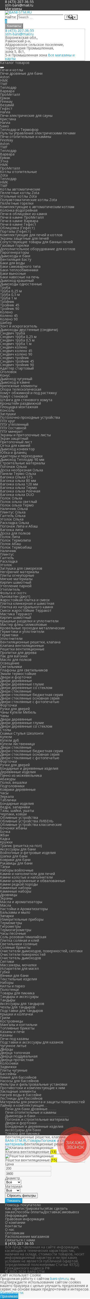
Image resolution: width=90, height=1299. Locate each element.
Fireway (6, 101)
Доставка (51, 1211)
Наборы (7, 982)
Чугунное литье (13, 1045)
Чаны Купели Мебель (18, 712)
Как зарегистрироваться (26, 1208)
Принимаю (9, 1296)
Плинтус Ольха (13, 512)
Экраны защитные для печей (24, 238)
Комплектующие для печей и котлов (31, 234)
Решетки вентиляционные (22, 649)
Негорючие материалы (19, 571)
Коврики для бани (15, 859)
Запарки (7, 915)
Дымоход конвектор (17, 449)
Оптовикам (14, 1233)
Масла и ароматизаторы (21, 901)
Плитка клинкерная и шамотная (27, 603)
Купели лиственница (17, 743)
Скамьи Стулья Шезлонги (22, 733)
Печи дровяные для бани (21, 73)
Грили (5, 1017)
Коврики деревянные (18, 789)
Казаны (6, 1035)
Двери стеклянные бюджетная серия (31, 694)
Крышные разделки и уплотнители (29, 621)
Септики (7, 961)
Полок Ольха (11, 498)
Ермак (5, 98)
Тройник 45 (9, 305)
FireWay (6, 140)
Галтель (7, 557)
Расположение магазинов (27, 1236)
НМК (4, 80)
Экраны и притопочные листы (25, 434)
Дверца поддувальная (19, 1056)
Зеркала (7, 796)
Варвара (7, 91)
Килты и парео (12, 986)
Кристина (8, 119)
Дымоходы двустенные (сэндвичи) (29, 329)
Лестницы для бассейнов (21, 1098)
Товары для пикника (17, 993)
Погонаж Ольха (13, 466)
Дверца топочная (15, 1052)
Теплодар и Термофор (19, 129)
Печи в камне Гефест (18, 224)
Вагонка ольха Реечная (20, 491)
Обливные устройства (19, 817)
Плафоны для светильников (24, 670)
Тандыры (7, 1000)
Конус (5, 375)
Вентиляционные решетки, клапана (30, 642)
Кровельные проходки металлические (32, 628)
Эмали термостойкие (18, 673)
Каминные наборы (15, 887)
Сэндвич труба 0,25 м (18, 336)
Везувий (7, 105)
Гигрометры (10, 926)
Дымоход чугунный (16, 378)
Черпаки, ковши (13, 814)
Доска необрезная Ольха (21, 470)
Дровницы (8, 894)
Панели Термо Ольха (18, 473)
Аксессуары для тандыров (22, 1003)
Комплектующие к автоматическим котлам (37, 206)
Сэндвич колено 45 (16, 350)
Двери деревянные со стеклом (26, 687)
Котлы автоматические (20, 189)
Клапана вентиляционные (22, 645)
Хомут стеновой (14, 396)
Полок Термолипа (15, 540)
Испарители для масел (19, 968)
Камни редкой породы (19, 884)
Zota (4, 175)
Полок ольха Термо (17, 505)
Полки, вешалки (13, 782)
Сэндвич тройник (14, 357)
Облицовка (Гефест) (17, 227)
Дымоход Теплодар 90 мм (22, 459)
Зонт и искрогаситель (18, 326)
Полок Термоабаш (16, 547)
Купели (6, 736)
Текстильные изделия (18, 979)
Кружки (6, 842)
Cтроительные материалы (22, 463)
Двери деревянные (16, 680)
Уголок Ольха (12, 519)
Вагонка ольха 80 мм (18, 480)
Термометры (11, 922)
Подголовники (12, 786)
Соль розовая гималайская (23, 936)
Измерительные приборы (22, 919)
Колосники (9, 1063)
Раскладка (9, 561)
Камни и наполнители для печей (27, 873)
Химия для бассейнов (18, 1077)
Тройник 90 (9, 308)
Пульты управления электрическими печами (38, 133)
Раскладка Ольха (14, 522)
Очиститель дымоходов (20, 958)
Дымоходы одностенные (21, 284)
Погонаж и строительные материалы (37, 1119)
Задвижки (8, 1066)
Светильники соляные (19, 943)
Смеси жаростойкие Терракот (26, 610)
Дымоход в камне (15, 382)
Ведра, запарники (15, 807)
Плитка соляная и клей (19, 940)
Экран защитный (14, 438)
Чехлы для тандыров (17, 1007)
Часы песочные (13, 933)
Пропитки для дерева (18, 652)
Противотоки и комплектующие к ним (32, 1087)
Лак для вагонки (14, 656)
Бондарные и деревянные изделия (29, 768)
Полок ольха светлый (18, 501)
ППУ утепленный (14, 424)
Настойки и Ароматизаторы (24, 908)
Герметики (9, 635)
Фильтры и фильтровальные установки (33, 1084)
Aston (5, 76)
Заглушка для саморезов (21, 568)
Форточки (8, 705)
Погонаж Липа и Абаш (19, 526)
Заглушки (8, 413)
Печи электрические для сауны (26, 115)
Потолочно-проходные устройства (30, 417)
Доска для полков (15, 533)
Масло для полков (16, 659)
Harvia (5, 112)
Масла (5, 905)
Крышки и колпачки (16, 1014)
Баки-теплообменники (19, 270)
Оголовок (8, 371)
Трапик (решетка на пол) (21, 845)
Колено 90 (9, 319)
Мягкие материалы (16, 578)
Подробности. (12, 1292)
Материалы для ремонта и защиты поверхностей (42, 1101)
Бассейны (8, 1073)
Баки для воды (12, 263)
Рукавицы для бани (16, 863)
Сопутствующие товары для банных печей (36, 241)
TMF (4, 83)
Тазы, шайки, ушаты (17, 810)
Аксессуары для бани (18, 849)
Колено (6, 312)
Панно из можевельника (21, 775)
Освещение (10, 663)
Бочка (5, 831)
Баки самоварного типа (20, 266)
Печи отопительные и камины (25, 136)
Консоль (7, 410)
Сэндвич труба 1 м (16, 343)
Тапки (5, 866)
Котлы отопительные (18, 171)
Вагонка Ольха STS (16, 477)
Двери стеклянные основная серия (30, 698)
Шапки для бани (14, 856)
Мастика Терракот (16, 614)
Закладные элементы (18, 1091)
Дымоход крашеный (17, 280)
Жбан (4, 835)
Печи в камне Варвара (19, 220)
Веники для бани (14, 975)
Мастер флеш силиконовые (23, 624)
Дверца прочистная (17, 1059)
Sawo (4, 126)
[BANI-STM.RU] (18, 12)
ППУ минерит (11, 431)
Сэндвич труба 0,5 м (17, 340)
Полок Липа (10, 536)
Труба (5, 287)
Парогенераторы (14, 252)
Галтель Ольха (13, 515)
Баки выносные (13, 273)
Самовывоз (69, 1211)
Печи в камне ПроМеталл (22, 217)
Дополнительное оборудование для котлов (37, 248)
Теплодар (8, 87)
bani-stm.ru (59, 1278)
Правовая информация (24, 1219)
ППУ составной (13, 427)
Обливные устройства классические (31, 824)
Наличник (8, 550)
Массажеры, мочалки (18, 965)
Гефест (6, 108)
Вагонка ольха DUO (17, 494)
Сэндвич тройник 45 (17, 361)
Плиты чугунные (14, 1070)
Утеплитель (10, 589)
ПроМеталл (10, 94)
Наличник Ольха (14, 508)
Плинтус (7, 554)
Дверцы (6, 1049)
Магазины (13, 8)
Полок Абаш (10, 543)
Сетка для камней (15, 445)
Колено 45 (9, 315)
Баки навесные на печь (19, 277)
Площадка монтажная (19, 406)
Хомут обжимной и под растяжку (28, 392)
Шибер (6, 322)
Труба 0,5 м (10, 294)
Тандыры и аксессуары (19, 996)
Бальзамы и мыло (15, 912)
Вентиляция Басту (15, 259)
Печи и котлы (11, 69)
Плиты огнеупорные (17, 575)
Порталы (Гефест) (15, 231)
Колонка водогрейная (19, 210)
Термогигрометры (15, 929)
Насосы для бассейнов (19, 1080)
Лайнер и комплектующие (22, 1105)
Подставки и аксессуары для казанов (31, 1042)
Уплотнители (11, 638)
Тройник (7, 301)
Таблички (8, 800)
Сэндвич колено (13, 347)
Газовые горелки (14, 245)
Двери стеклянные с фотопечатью (29, 701)
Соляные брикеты (15, 947)
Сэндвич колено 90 (16, 354)
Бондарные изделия (17, 803)
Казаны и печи (12, 1031)
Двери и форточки (16, 677)
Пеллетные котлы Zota (19, 192)
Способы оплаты (28, 1211)
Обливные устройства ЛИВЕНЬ (27, 821)
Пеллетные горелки (17, 203)
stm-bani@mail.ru (19, 5)
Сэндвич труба (12, 333)
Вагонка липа (11, 529)
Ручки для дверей (15, 708)
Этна (4, 161)
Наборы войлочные (17, 870)
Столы (5, 729)
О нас (9, 1229)
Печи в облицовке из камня (23, 213)
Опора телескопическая (20, 389)
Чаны (4, 715)
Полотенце (9, 989)
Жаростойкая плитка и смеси (25, 599)
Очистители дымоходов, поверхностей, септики (41, 950)
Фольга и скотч (13, 592)
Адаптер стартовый (17, 368)
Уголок (6, 564)
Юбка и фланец (13, 452)
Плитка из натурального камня (26, 606)
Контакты (14, 26)
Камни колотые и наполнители (26, 877)
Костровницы (11, 1021)
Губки (5, 972)
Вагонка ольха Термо (18, 487)
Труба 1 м (8, 298)
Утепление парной (16, 585)
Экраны (6, 898)
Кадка (5, 838)
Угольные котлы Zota (18, 196)
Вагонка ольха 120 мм (19, 484)
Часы (4, 793)
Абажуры (8, 778)
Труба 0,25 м (11, 291)
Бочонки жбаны (13, 828)
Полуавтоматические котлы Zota (28, 199)
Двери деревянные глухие (22, 684)
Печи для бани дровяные (26, 1108)
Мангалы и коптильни (18, 1024)
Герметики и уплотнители (22, 631)
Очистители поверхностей (23, 954)
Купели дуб (9, 740)
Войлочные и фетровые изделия (28, 852)
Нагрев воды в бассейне (21, 1094)
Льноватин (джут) (15, 596)
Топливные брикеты (17, 1028)
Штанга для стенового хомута (26, 399)
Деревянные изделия (18, 771)
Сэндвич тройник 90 (17, 364)
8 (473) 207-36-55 (19, 30)
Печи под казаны (14, 1038)
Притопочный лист (16, 442)
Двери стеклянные (16, 691)
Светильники (11, 666)
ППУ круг (7, 420)
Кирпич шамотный (15, 582)
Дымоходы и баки (15, 255)
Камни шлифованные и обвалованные (32, 880)
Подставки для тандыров (21, 1010)
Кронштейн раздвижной (20, 403)
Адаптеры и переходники (21, 456)
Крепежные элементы (18, 385)
